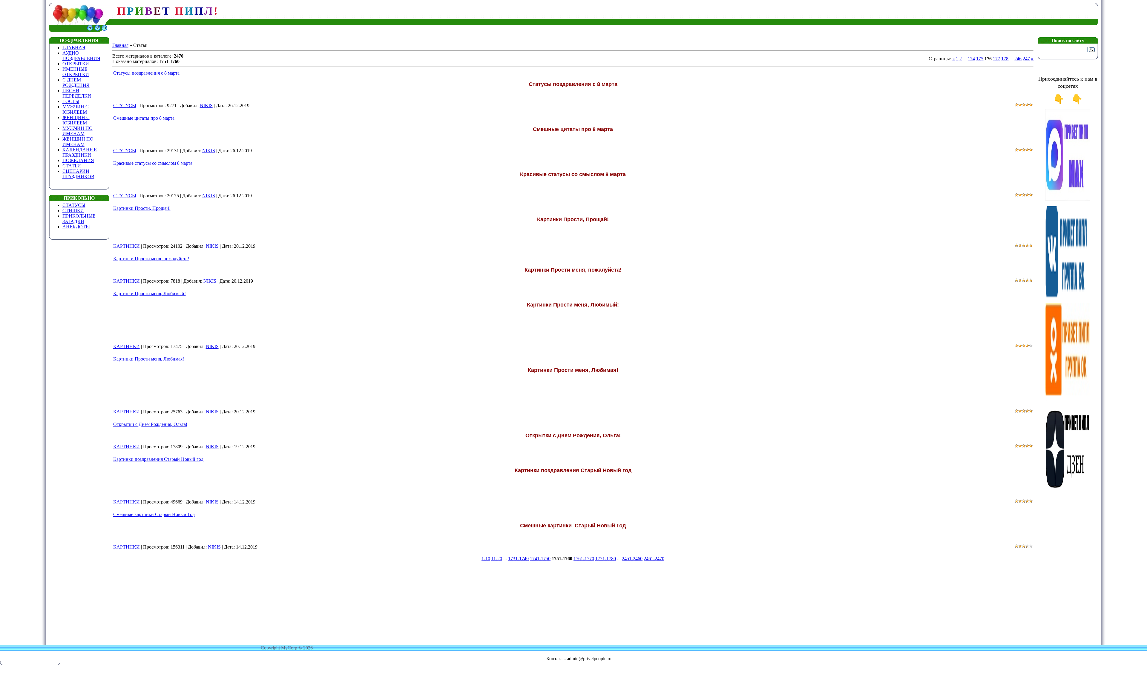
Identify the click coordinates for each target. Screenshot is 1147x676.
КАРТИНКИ (126, 246)
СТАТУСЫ (124, 105)
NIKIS (206, 105)
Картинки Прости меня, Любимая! (148, 358)
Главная (120, 45)
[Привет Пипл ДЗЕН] (1067, 490)
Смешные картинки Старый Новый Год (154, 514)
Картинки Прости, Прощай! (142, 208)
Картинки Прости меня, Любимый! (149, 293)
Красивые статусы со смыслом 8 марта (152, 163)
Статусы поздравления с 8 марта (146, 73)
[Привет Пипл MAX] (1067, 199)
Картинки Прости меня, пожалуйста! (151, 258)
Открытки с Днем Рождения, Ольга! (150, 424)
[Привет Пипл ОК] (1067, 393)
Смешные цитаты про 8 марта (143, 118)
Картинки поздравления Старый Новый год (158, 459)
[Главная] (90, 30)
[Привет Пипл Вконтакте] (1067, 296)
